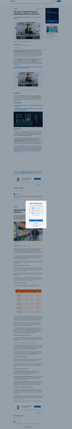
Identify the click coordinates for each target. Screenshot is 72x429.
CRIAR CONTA (36, 223)
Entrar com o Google (37, 210)
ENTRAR (36, 220)
